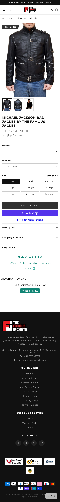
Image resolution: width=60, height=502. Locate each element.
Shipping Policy (30, 400)
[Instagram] (26, 443)
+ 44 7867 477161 (32, 356)
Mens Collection (30, 378)
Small (30, 181)
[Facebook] (18, 443)
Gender (6, 145)
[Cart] (56, 9)
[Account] (52, 9)
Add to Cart (30, 205)
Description (30, 227)
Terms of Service (30, 405)
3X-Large (11, 194)
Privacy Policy (30, 396)
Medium (49, 181)
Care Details (30, 247)
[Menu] (4, 10)
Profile (30, 427)
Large (11, 188)
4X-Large (30, 194)
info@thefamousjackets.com (32, 360)
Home (5, 18)
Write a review (30, 290)
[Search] (10, 9)
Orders (30, 419)
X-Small (11, 181)
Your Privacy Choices (30, 387)
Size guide (52, 176)
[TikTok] (42, 443)
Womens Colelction (30, 383)
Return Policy (30, 391)
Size (4, 175)
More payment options (30, 220)
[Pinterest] (34, 443)
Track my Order (30, 423)
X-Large (30, 188)
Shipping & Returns (30, 237)
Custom (49, 194)
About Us (30, 374)
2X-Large (49, 188)
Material (6, 160)
